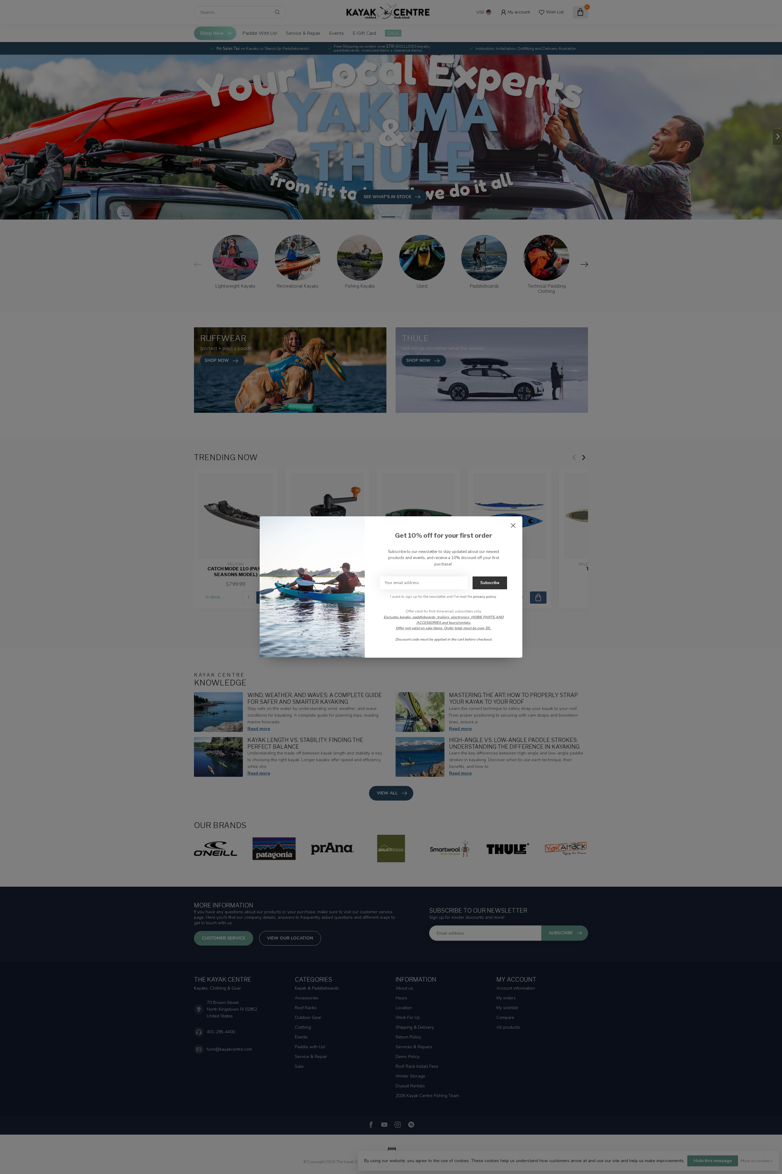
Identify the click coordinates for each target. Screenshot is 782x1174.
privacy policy (484, 596)
